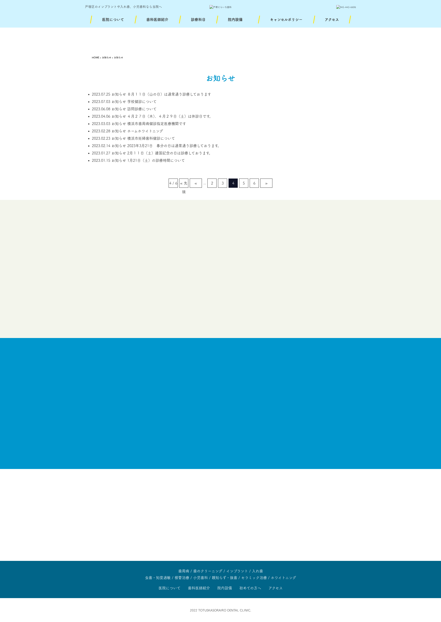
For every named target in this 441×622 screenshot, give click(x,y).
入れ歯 (257, 571)
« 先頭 (183, 184)
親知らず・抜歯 (224, 577)
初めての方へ (250, 588)
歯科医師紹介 (157, 19)
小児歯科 (200, 577)
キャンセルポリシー (286, 19)
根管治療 (182, 577)
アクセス (332, 19)
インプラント (237, 571)
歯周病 (183, 571)
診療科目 (198, 19)
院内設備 (235, 19)
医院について (113, 19)
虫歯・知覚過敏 (158, 577)
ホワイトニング (283, 577)
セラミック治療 (254, 577)
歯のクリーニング (207, 571)
